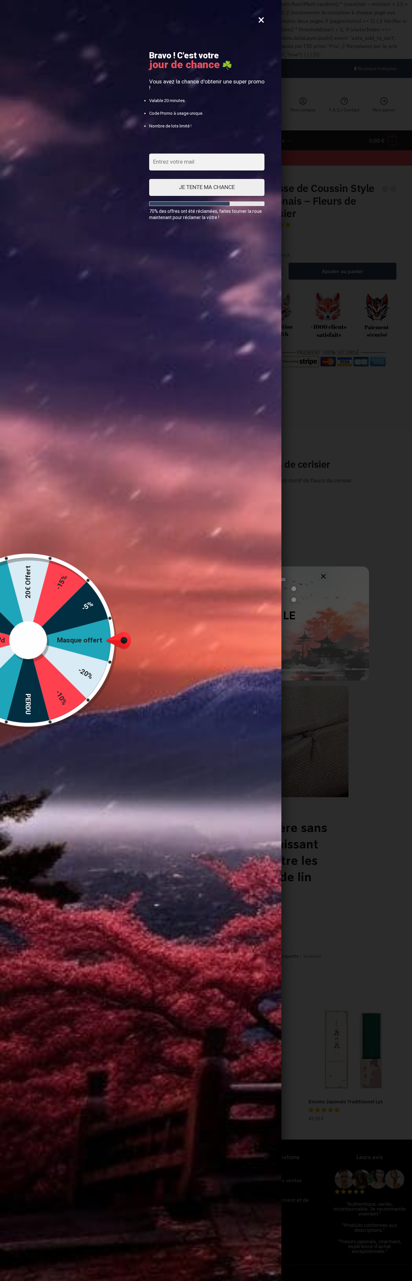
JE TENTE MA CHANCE (207, 187)
